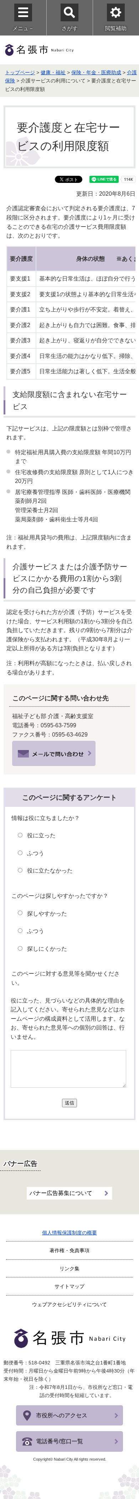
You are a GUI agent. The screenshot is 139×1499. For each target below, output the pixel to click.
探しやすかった (47, 914)
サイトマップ (69, 1286)
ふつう (35, 853)
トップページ (20, 72)
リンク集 (69, 1268)
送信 (69, 1103)
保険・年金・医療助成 (96, 72)
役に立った (41, 835)
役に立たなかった (50, 871)
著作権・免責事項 (69, 1250)
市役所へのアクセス (61, 1415)
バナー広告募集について (61, 1193)
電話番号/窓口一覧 (59, 1441)
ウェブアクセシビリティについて (69, 1304)
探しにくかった (47, 949)
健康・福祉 (53, 72)
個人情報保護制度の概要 (69, 1232)
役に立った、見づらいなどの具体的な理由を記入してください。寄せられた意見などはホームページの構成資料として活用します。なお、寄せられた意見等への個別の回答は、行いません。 (68, 1019)
